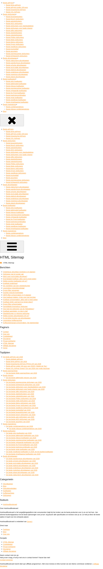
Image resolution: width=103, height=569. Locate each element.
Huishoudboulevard (10, 504)
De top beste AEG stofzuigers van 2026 (20, 419)
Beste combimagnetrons (15, 107)
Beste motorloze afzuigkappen (17, 74)
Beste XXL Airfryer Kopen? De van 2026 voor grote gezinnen (28, 368)
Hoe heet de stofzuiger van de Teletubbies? (18, 309)
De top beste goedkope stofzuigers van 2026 (22, 408)
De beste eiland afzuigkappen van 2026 (20, 472)
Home (5, 348)
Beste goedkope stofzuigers (16, 47)
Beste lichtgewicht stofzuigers (16, 56)
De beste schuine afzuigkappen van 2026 (21, 461)
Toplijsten (6, 529)
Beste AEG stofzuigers (14, 23)
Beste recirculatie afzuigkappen (17, 67)
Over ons (6, 334)
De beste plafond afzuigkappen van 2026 (20, 466)
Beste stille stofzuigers (14, 30)
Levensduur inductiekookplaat (13, 288)
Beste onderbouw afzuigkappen (17, 72)
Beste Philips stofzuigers (15, 37)
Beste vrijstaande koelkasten (16, 91)
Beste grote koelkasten (14, 97)
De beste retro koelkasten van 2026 (19, 433)
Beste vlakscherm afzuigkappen (17, 60)
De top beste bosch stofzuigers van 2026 (20, 415)
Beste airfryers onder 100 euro (17, 7)
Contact (6, 332)
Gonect (29, 521)
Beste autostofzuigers (14, 21)
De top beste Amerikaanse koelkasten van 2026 (23, 454)
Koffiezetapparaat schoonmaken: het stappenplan (21, 323)
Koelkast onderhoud (10, 283)
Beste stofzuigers (9, 14)
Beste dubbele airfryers (14, 359)
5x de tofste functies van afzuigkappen (17, 318)
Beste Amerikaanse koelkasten (17, 102)
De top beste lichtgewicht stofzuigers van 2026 (22, 385)
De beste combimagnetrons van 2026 (19, 426)
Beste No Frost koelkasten (15, 93)
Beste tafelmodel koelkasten (16, 84)
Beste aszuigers (12, 51)
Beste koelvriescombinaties (16, 95)
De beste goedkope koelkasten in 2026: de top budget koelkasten (29, 452)
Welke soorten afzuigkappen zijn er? (16, 316)
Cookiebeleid (7, 336)
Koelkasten (7, 491)
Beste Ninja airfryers (13, 5)
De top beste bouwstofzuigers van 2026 (20, 412)
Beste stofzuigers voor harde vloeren (19, 28)
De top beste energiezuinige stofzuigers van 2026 (24, 382)
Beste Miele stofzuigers (14, 40)
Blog (4, 111)
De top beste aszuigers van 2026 (18, 422)
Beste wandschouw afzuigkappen (18, 63)
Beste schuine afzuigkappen (16, 65)
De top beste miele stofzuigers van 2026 (20, 401)
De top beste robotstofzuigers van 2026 (20, 396)
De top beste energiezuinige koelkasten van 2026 (23, 440)
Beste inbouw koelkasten (15, 86)
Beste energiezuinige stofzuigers (17, 54)
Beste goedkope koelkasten (16, 100)
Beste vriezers (8, 375)
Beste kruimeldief (12, 49)
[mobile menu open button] (12, 247)
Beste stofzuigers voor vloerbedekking (19, 26)
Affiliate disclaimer (9, 346)
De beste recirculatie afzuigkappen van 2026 (22, 463)
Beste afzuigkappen (10, 58)
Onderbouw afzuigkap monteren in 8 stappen (19, 272)
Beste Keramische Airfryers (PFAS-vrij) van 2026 (23, 364)
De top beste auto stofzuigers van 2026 (20, 417)
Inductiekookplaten (10, 488)
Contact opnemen (6, 560)
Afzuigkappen (8, 484)
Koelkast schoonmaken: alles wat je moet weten (20, 300)
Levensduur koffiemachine (12, 320)
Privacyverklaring (9, 341)
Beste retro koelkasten (14, 81)
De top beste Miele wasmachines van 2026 (21, 373)
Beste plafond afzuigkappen (16, 70)
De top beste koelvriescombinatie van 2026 (21, 447)
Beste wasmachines (10, 371)
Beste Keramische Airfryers (16, 10)
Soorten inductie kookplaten (13, 293)
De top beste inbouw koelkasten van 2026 (21, 438)
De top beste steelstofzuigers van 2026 (20, 394)
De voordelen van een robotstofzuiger (16, 286)
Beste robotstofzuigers (14, 35)
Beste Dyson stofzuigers (15, 44)
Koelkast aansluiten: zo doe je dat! (15, 311)
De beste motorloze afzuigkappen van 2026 (21, 470)
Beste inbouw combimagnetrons (17, 109)
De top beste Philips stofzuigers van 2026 (21, 398)
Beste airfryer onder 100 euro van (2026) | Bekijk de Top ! (26, 366)
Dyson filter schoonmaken (12, 304)
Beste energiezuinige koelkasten (17, 88)
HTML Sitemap (8, 343)
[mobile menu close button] (12, 120)
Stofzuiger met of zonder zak (13, 274)
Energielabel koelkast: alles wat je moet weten (19, 279)
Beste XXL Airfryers (13, 12)
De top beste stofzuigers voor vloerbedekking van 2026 (26, 387)
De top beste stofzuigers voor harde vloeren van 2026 (25, 389)
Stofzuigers (7, 495)
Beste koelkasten (9, 79)
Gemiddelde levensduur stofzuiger (15, 306)
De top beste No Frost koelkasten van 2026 (21, 445)
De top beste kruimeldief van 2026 (18, 410)
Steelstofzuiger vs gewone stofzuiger (16, 313)
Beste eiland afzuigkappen (15, 77)
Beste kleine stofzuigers (14, 42)
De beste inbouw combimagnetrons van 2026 (25, 429)
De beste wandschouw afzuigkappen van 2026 (23, 459)
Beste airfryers (8, 3)
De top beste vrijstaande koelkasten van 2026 (22, 442)
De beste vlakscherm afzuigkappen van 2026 (22, 475)
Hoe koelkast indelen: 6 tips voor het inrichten (19, 297)
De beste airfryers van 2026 (13, 357)
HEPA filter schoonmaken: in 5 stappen (17, 295)
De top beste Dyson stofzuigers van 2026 (21, 405)
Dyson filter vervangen (11, 290)
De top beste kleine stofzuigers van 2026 (20, 403)
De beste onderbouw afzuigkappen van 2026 (22, 468)
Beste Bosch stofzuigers (15, 19)
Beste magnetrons (9, 104)
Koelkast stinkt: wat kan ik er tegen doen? (18, 302)
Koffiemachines (8, 493)
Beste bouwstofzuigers (14, 17)
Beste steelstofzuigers (14, 33)
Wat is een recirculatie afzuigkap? (15, 276)
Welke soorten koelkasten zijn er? (15, 281)
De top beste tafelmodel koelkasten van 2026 (22, 435)
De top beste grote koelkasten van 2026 (20, 449)
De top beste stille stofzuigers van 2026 (20, 391)
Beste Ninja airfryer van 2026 (16, 361)
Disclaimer (7, 339)
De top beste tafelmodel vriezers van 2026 (21, 378)
